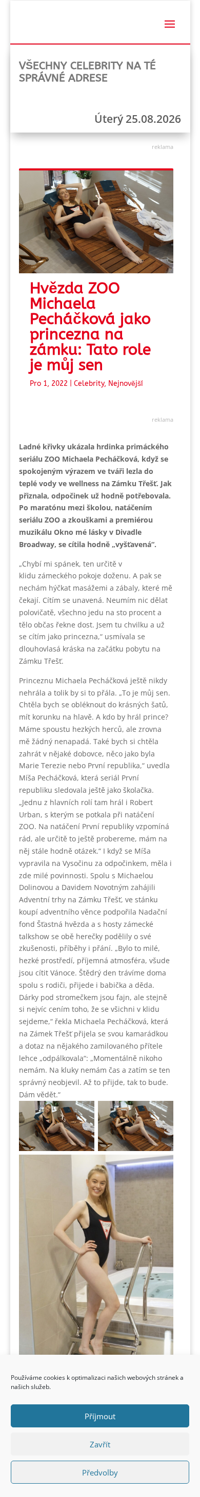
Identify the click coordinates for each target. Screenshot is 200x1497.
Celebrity (89, 383)
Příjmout (100, 1416)
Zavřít (100, 1444)
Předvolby (100, 1472)
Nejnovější (125, 383)
